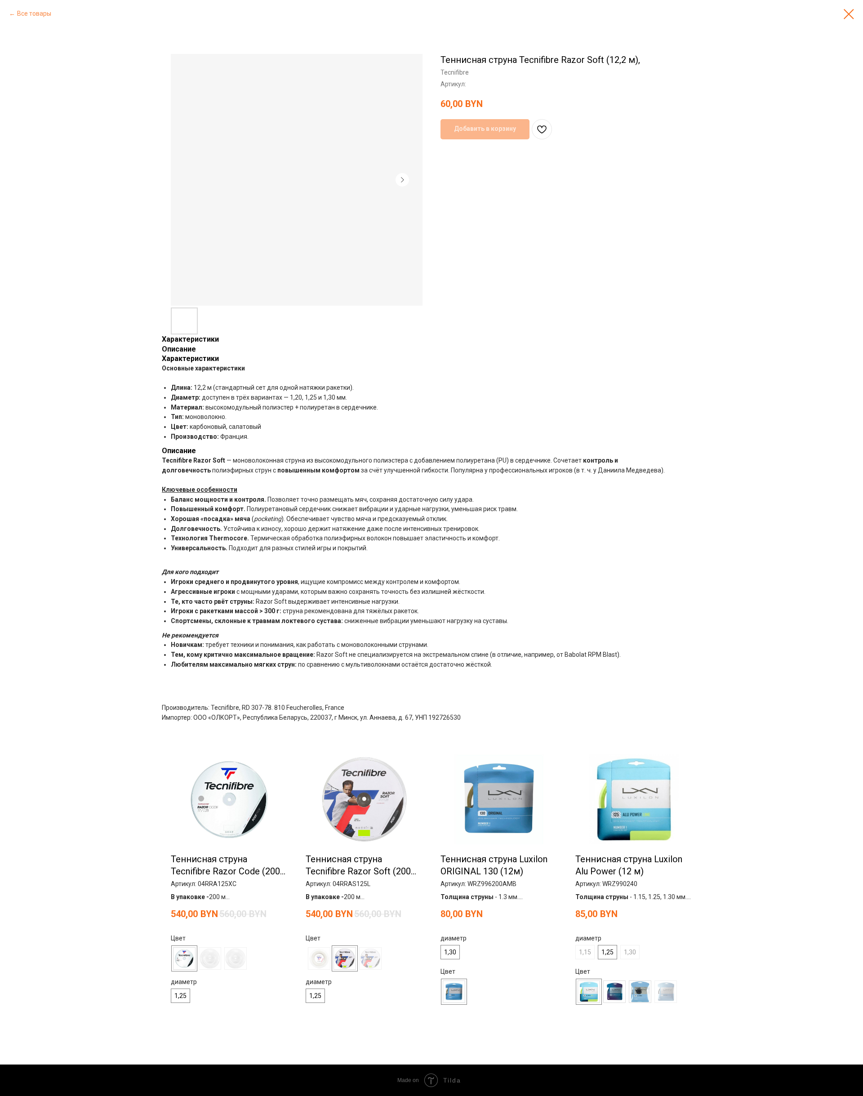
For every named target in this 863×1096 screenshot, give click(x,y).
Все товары (34, 13)
